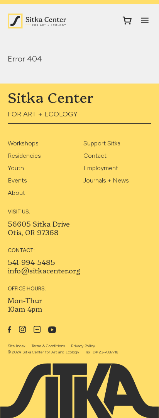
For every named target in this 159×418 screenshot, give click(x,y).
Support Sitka (101, 143)
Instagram (22, 329)
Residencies (24, 155)
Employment (100, 168)
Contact (95, 155)
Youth (16, 168)
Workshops (23, 143)
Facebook (9, 329)
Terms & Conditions (48, 345)
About (16, 192)
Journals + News (106, 180)
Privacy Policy (83, 345)
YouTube (52, 329)
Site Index (16, 345)
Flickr (37, 329)
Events (17, 180)
